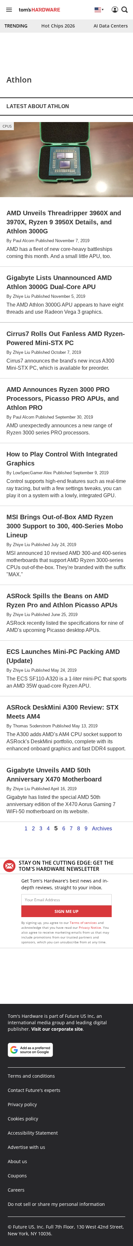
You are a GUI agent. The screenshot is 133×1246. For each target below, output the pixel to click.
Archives (102, 828)
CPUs (7, 126)
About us (17, 1161)
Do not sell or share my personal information (56, 1204)
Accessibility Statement (33, 1133)
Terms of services (84, 922)
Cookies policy (23, 1119)
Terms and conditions (31, 1076)
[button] (124, 9)
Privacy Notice (90, 927)
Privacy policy (22, 1104)
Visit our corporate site (57, 1029)
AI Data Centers (111, 26)
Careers (16, 1190)
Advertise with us (26, 1147)
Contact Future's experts (34, 1090)
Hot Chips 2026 (58, 26)
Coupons (17, 1176)
